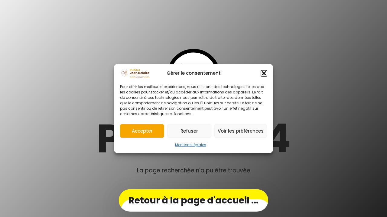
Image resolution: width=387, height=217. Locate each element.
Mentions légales (190, 144)
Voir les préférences (241, 131)
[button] (264, 73)
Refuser (189, 131)
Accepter (142, 131)
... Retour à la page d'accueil (193, 200)
